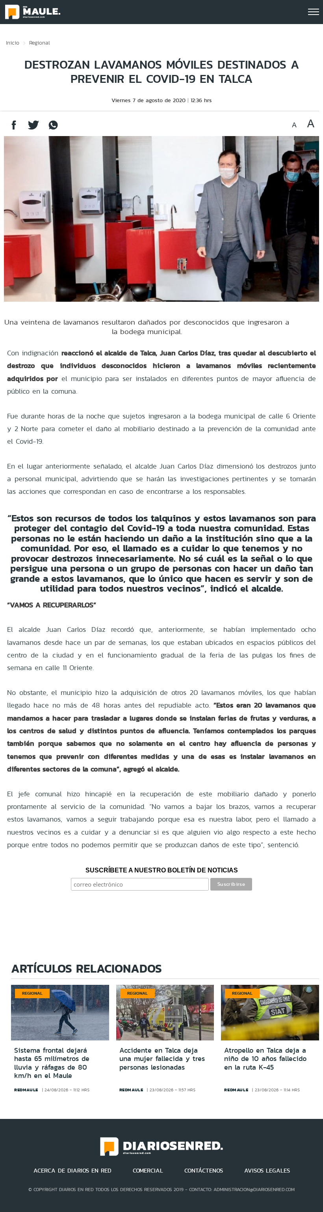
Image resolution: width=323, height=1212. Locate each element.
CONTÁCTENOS (203, 1170)
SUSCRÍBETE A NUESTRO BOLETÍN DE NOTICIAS (161, 870)
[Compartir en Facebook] (14, 129)
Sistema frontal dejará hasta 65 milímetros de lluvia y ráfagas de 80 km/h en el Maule (51, 1063)
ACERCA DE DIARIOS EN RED (72, 1170)
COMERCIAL (148, 1170)
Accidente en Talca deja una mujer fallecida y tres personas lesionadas (162, 1058)
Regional (39, 42)
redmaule (26, 1090)
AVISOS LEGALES (267, 1170)
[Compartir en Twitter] (33, 129)
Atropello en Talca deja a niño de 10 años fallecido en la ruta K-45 (265, 1058)
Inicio (12, 42)
